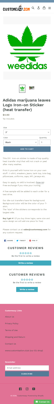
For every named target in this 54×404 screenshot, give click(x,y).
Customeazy (22, 396)
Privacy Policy (11, 323)
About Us (9, 317)
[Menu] (49, 8)
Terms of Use (11, 330)
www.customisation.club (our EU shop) (24, 350)
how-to (40, 182)
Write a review (25, 263)
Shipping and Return (15, 337)
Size (5, 128)
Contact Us (10, 344)
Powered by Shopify (36, 396)
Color (5, 138)
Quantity (43, 138)
